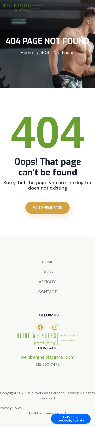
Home (28, 52)
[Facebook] (40, 327)
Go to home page (47, 207)
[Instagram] (54, 327)
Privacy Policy (11, 408)
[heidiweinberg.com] (23, 7)
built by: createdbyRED (47, 413)
